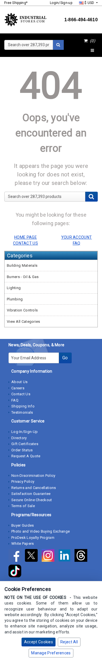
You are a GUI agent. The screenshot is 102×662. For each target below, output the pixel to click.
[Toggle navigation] (92, 50)
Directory (19, 438)
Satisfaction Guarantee (31, 494)
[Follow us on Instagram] (50, 556)
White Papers (22, 543)
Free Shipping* (15, 3)
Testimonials (22, 412)
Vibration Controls (22, 310)
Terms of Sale (23, 506)
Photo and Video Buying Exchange (40, 531)
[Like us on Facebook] (16, 556)
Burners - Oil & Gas (23, 277)
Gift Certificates (24, 444)
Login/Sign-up (61, 3)
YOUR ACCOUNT (76, 237)
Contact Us (20, 394)
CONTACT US (25, 243)
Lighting (14, 288)
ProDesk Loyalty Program (32, 537)
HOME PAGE (25, 237)
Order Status (22, 450)
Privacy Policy (22, 481)
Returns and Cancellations (33, 488)
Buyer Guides (22, 525)
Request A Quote (26, 456)
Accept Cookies (38, 642)
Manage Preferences (51, 653)
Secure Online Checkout (31, 500)
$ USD (89, 3)
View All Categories (23, 321)
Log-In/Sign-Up (24, 432)
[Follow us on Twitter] (33, 556)
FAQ (14, 400)
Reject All (69, 642)
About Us (19, 382)
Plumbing (15, 299)
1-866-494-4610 (81, 19)
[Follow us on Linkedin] (66, 556)
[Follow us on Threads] (82, 556)
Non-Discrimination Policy (33, 475)
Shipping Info (23, 406)
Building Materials (22, 265)
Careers (17, 388)
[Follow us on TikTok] (16, 572)
